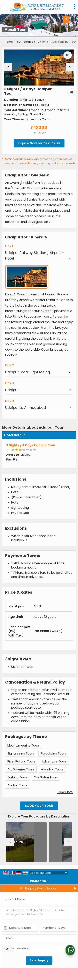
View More (65, 792)
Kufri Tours (47, 842)
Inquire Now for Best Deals (39, 143)
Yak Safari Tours (46, 777)
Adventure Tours (54, 761)
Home (9, 41)
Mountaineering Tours (23, 745)
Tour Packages (25, 41)
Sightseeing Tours (20, 753)
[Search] (66, 19)
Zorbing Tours (17, 777)
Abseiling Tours (52, 769)
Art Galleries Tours (20, 769)
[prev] (8, 67)
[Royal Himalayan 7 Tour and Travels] (36, 7)
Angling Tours (17, 785)
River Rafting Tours (21, 761)
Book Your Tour (39, 806)
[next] (70, 67)
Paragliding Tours (53, 753)
